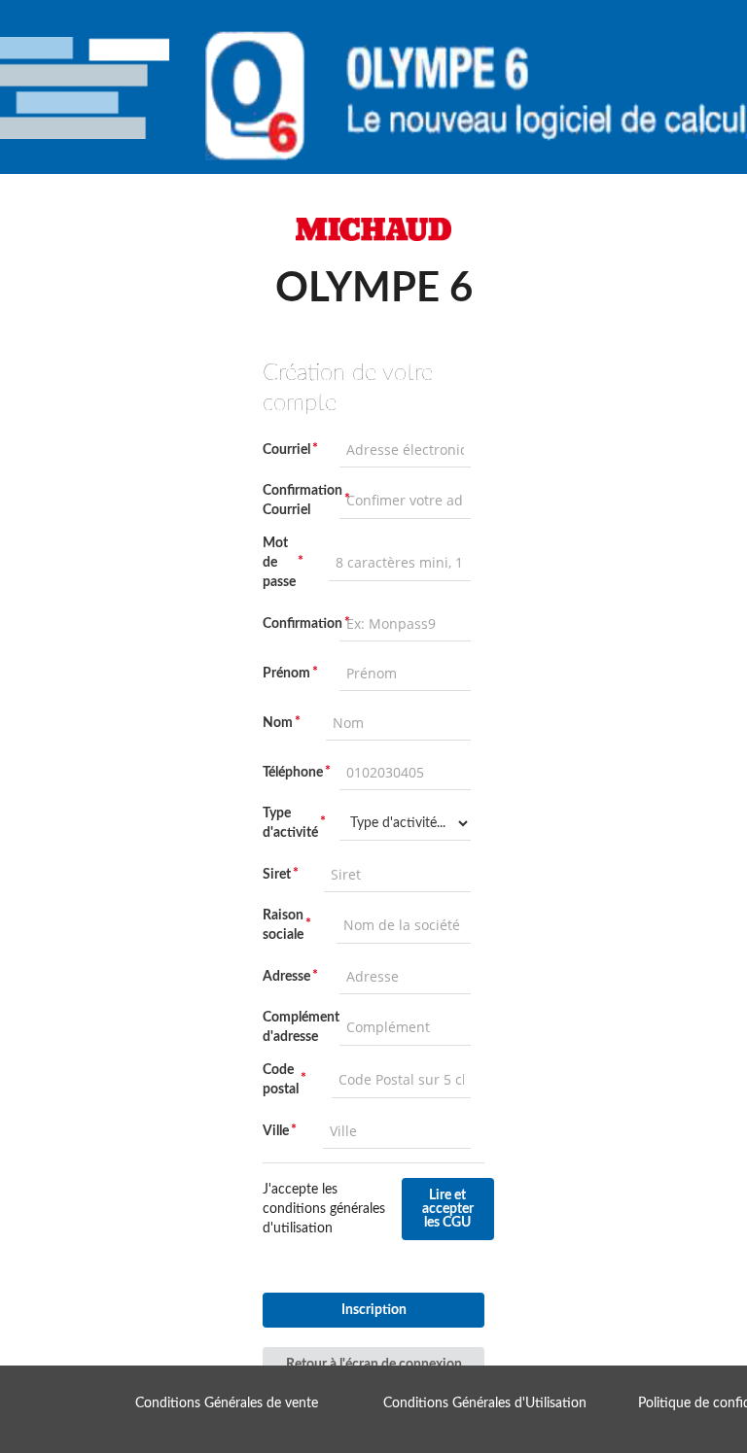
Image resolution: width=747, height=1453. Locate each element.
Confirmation (295, 624)
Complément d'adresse (295, 1027)
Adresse (286, 977)
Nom (278, 723)
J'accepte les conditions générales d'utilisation (324, 1209)
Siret (277, 875)
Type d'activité (290, 823)
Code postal (281, 1079)
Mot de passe (279, 562)
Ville (276, 1131)
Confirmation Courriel (295, 500)
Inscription (374, 1310)
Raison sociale (283, 925)
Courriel (286, 450)
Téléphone (293, 772)
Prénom (286, 673)
